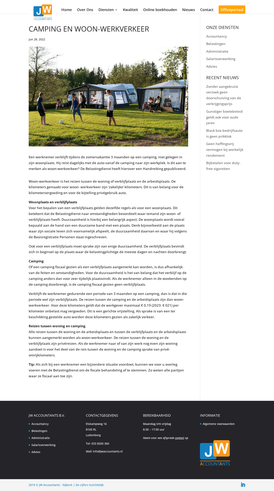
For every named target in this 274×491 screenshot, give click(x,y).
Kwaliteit (130, 9)
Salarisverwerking (220, 58)
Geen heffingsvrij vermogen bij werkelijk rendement (224, 149)
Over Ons (85, 9)
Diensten (106, 9)
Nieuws (188, 9)
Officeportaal (232, 9)
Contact (206, 9)
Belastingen (215, 43)
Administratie (217, 51)
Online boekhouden (160, 9)
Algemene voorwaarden (219, 424)
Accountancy (216, 36)
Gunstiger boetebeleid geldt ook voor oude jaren (224, 117)
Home (66, 9)
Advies (211, 66)
